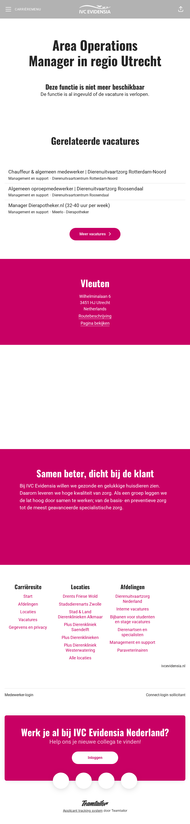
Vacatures (28, 619)
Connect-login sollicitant (165, 695)
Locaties (28, 611)
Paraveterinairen (132, 650)
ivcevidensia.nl (173, 666)
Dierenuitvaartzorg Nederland (132, 599)
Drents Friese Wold (80, 596)
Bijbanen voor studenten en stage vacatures (132, 619)
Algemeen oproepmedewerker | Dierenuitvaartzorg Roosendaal (75, 189)
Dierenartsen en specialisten (132, 632)
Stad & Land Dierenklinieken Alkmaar (80, 614)
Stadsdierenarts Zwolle (80, 604)
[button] (180, 9)
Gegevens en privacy (28, 627)
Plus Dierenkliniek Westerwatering (80, 648)
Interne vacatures (132, 609)
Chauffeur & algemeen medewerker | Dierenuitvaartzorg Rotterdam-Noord (87, 172)
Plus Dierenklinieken (80, 637)
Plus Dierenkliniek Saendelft (80, 627)
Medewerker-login (19, 695)
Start (27, 596)
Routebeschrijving (95, 316)
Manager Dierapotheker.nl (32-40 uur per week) (59, 205)
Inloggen (95, 757)
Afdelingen (28, 604)
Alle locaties (80, 657)
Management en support (132, 642)
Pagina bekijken (95, 323)
